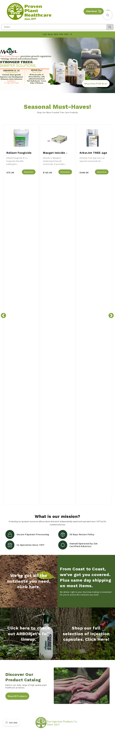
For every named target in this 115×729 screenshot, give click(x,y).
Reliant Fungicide (18, 152)
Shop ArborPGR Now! (95, 83)
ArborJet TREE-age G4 (93, 153)
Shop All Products (17, 696)
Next (109, 314)
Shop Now (28, 172)
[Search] (109, 27)
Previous (1, 314)
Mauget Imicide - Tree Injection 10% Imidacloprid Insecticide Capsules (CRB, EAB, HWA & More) (57, 153)
